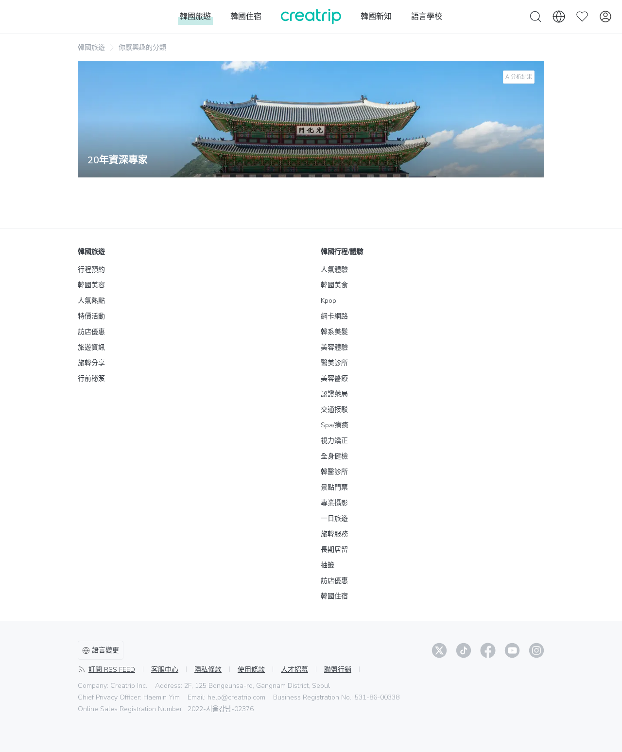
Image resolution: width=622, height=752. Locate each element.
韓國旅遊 (91, 47)
